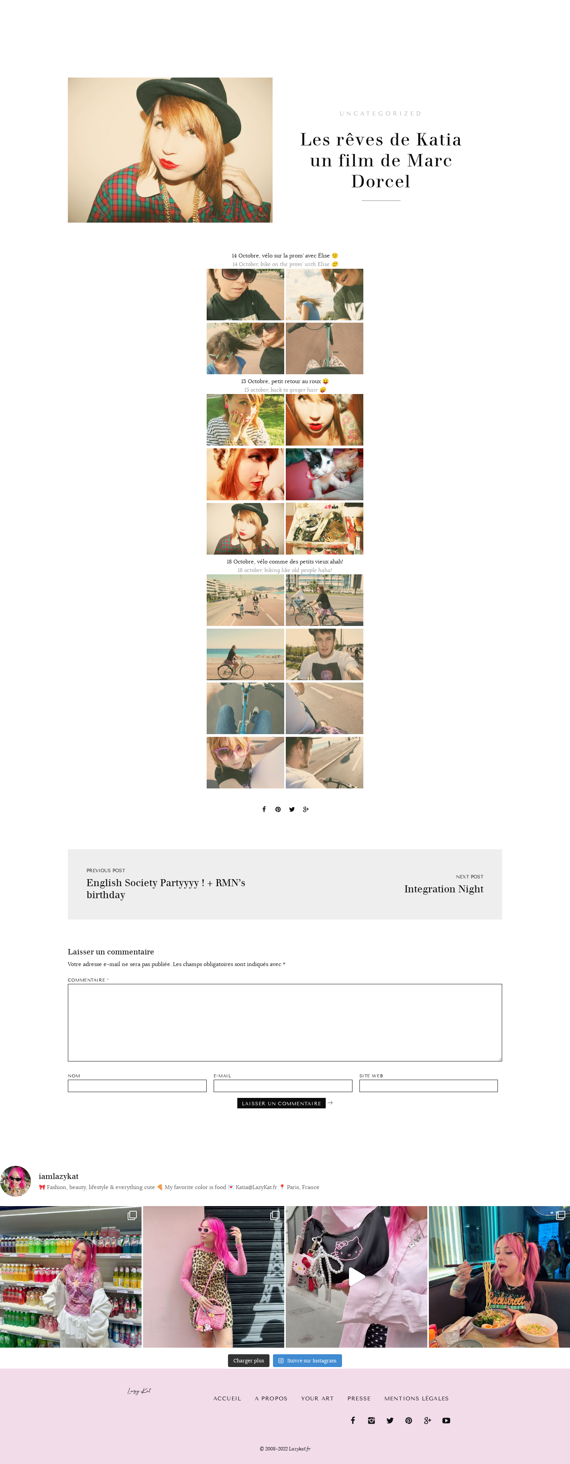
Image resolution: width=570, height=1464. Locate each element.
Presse (520, 4)
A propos (271, 1398)
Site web (371, 1076)
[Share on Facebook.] (264, 811)
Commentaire (88, 980)
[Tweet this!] (292, 811)
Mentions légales (416, 1398)
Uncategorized (381, 113)
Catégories (35, 12)
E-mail (222, 1076)
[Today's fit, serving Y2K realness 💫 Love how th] (71, 1277)
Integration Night (444, 889)
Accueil (227, 1398)
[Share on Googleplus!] (306, 811)
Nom (74, 1076)
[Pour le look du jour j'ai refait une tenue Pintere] (356, 1277)
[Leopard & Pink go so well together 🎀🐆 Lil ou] (214, 1277)
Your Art (317, 1398)
